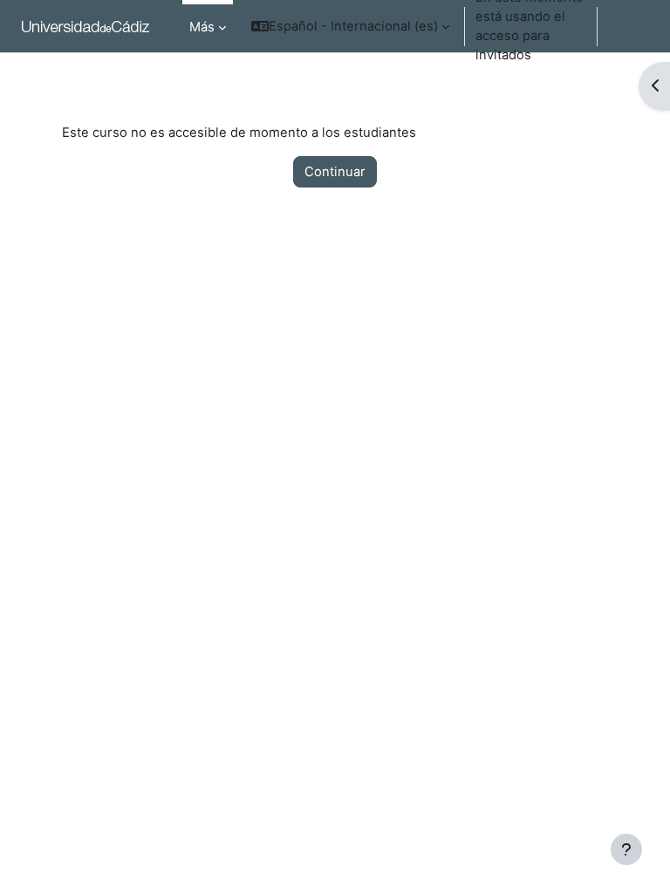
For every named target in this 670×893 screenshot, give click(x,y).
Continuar (335, 172)
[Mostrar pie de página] (626, 849)
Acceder (630, 26)
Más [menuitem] (202, 27)
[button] (350, 26)
